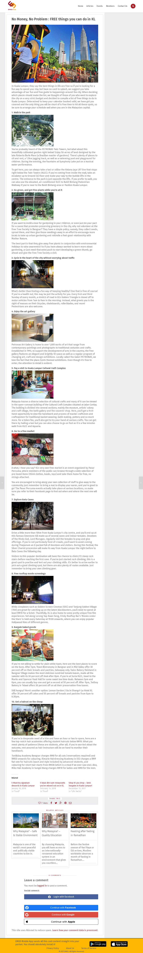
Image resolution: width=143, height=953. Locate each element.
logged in (42, 885)
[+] (26, 820)
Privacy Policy (53, 948)
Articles (89, 6)
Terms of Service (88, 948)
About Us (70, 948)
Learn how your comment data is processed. (75, 930)
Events (100, 6)
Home (80, 6)
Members (110, 6)
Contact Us (122, 6)
